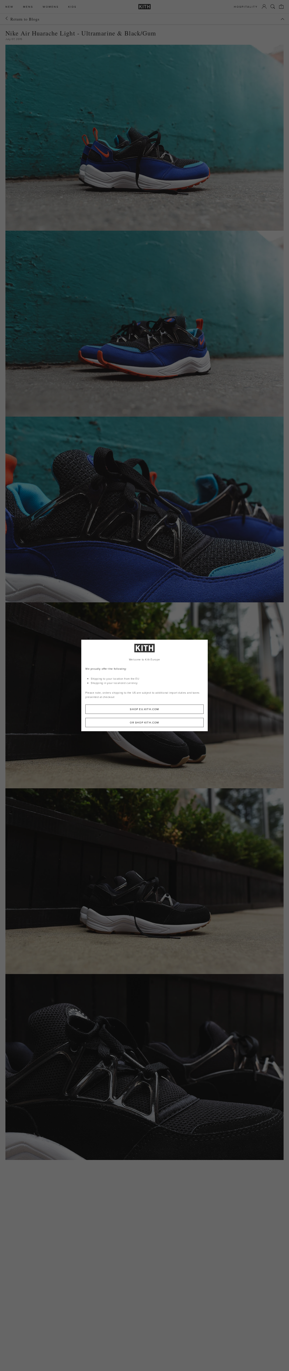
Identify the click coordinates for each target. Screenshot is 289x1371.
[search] (272, 6)
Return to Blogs (25, 19)
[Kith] (144, 6)
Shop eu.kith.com (144, 709)
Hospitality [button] (246, 6)
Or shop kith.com (144, 723)
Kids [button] (72, 6)
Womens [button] (51, 6)
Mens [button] (28, 6)
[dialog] (144, 685)
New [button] (9, 6)
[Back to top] (282, 19)
